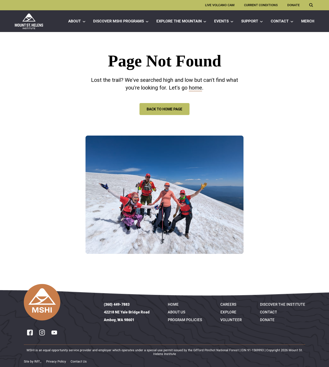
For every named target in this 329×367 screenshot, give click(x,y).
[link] (29, 21)
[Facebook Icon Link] (30, 332)
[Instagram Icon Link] (42, 332)
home (195, 87)
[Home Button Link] (42, 302)
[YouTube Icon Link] (54, 332)
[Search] (311, 5)
